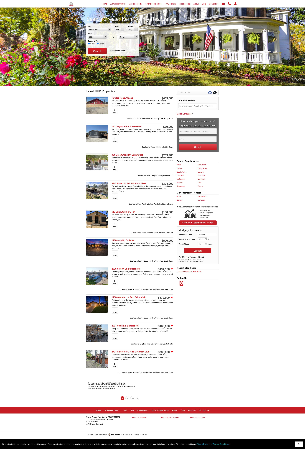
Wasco (200, 186)
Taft (199, 182)
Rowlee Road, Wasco (122, 98)
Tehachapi (181, 186)
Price (90, 34)
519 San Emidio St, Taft (123, 212)
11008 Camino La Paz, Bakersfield (129, 297)
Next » (135, 398)
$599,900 (167, 240)
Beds (117, 26)
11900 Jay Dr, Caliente (123, 240)
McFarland (181, 179)
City (89, 26)
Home (92, 44)
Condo (101, 44)
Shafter (179, 182)
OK (298, 444)
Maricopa (201, 175)
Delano (179, 168)
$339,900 (165, 297)
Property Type (93, 41)
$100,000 (167, 212)
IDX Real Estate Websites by (97, 434)
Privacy (144, 434)
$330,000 (165, 351)
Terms (137, 434)
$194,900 (165, 269)
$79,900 (168, 126)
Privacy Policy (202, 444)
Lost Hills (180, 175)
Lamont (200, 172)
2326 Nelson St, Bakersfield (126, 269)
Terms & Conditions (221, 444)
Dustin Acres (181, 172)
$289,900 (167, 155)
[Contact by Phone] (229, 3)
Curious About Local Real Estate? (189, 271)
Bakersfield (202, 164)
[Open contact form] (223, 3)
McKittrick (201, 179)
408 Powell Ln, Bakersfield (125, 325)
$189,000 (165, 325)
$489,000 (167, 98)
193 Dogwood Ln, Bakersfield (127, 126)
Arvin (179, 164)
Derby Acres (202, 168)
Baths (130, 26)
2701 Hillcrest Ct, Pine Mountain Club (131, 351)
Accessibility (127, 434)
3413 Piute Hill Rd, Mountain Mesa (129, 183)
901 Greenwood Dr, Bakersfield (127, 155)
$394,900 (167, 183)
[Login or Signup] (235, 3)
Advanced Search (117, 50)
